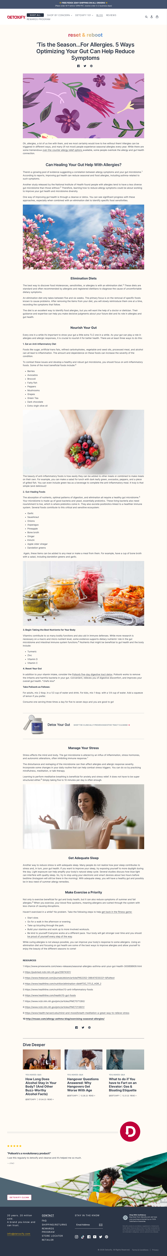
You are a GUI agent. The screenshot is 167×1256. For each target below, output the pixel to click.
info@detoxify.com (18, 1233)
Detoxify (108, 1250)
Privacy (155, 1250)
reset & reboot (85, 35)
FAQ (44, 1220)
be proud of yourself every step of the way (49, 936)
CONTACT (48, 1215)
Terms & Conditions (140, 1250)
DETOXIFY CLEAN (19, 1197)
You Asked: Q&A (33, 1075)
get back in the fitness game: (117, 912)
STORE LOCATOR (52, 1236)
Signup (102, 1225)
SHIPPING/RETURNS (54, 1224)
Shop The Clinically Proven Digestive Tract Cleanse (101, 725)
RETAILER (48, 1240)
